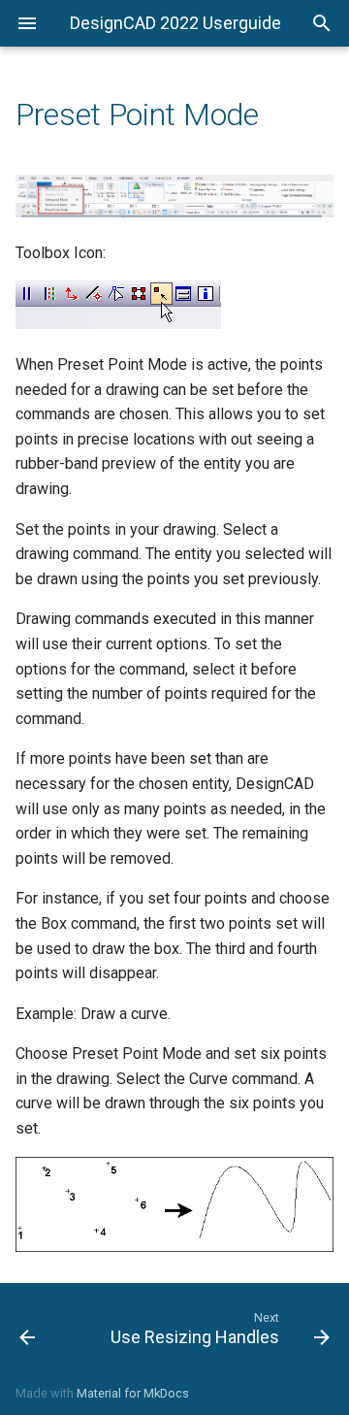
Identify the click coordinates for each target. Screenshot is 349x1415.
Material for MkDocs (133, 1393)
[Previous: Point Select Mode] (46, 1327)
